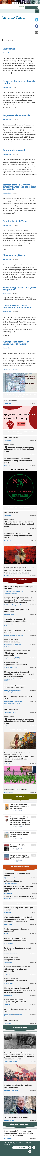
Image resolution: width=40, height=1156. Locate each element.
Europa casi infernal (12, 642)
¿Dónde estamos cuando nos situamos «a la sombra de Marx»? (19, 1058)
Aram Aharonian (8, 624)
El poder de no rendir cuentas (15, 664)
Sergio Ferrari (8, 644)
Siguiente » (16, 370)
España (12, 690)
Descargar (33, 804)
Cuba (12, 658)
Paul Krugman (8, 605)
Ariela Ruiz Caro (8, 667)
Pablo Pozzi (7, 614)
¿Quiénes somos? (19, 1148)
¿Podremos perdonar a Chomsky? (17, 1117)
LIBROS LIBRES (20, 796)
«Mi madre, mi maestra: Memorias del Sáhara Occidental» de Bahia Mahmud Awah (19, 449)
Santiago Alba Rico (9, 1120)
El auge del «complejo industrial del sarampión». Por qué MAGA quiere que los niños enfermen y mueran (19, 600)
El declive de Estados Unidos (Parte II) (18, 896)
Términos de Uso (16, 1145)
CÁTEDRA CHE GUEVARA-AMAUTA (20, 1124)
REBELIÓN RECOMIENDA (20, 579)
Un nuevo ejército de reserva (15, 789)
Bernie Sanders (8, 893)
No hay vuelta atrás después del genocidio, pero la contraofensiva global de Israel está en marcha (19, 674)
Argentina (12, 703)
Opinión (14, 712)
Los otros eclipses (11, 401)
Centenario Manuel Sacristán (20, 544)
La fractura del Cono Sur (13, 881)
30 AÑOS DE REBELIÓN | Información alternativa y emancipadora (20, 395)
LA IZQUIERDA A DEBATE (20, 1027)
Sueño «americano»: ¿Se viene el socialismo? (16, 610)
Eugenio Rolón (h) (8, 701)
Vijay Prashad (8, 591)
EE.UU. (12, 614)
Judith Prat (7, 690)
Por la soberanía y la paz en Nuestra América (20, 432)
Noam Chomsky (20, 1094)
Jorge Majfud (7, 658)
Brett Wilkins (7, 465)
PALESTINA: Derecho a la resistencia (20, 508)
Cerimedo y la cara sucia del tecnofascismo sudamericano (15, 620)
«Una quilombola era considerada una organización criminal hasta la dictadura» (19, 759)
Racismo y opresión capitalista (13, 592)
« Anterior (4, 370)
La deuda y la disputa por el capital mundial (17, 631)
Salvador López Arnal (9, 575)
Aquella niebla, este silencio (15, 687)
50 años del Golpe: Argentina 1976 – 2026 (18, 697)
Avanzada (21, 6)
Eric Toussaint (8, 1138)
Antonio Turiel (7, 53)
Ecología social (16, 605)
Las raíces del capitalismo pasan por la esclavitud (19, 587)
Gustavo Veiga (8, 764)
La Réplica (20, 903)
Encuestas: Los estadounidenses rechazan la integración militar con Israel (18, 460)
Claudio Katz (7, 898)
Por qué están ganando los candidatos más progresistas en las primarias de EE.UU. (18, 888)
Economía (15, 591)
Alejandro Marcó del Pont (10, 635)
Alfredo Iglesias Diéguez (10, 1061)
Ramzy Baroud (8, 679)
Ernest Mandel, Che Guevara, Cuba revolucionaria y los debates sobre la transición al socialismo (18, 1133)
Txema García (7, 403)
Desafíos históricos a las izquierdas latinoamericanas (18, 1086)
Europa (6, 646)
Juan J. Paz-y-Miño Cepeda (11, 1090)
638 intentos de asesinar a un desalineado (15, 654)
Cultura (6, 726)
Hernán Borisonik (8, 792)
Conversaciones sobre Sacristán (16, 573)
